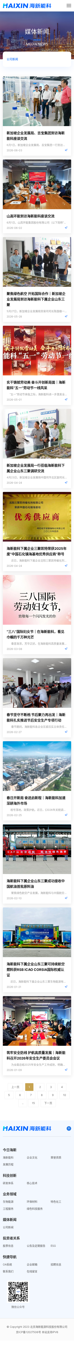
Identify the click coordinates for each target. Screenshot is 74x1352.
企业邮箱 (32, 1264)
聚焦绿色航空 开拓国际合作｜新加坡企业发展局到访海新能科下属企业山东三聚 (36, 299)
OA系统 (7, 1264)
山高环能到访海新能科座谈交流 (30, 216)
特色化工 (56, 1201)
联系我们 (8, 1271)
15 (33, 1103)
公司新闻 (12, 59)
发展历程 (8, 1164)
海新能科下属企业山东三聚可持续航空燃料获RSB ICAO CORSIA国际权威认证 (36, 969)
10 (64, 1095)
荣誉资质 (56, 1157)
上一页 (15, 1087)
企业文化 (32, 1157)
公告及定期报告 (36, 1245)
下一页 (48, 1103)
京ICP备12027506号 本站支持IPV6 (37, 1332)
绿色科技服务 (35, 1208)
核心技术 (32, 1183)
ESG (53, 1245)
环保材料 (32, 1201)
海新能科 (8, 1157)
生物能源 (8, 1201)
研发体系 (8, 1183)
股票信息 (8, 1245)
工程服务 (8, 1208)
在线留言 (32, 1271)
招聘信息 (56, 1264)
